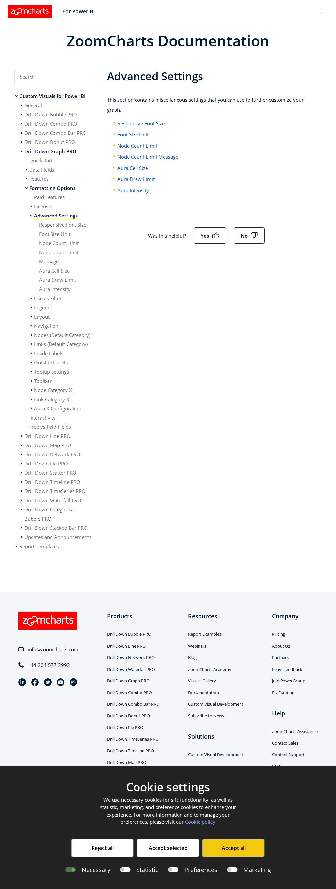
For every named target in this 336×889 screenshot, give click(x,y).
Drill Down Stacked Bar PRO (56, 528)
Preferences (200, 870)
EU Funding (283, 692)
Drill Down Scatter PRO (50, 472)
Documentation (203, 692)
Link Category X (51, 399)
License (42, 206)
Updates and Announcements (57, 537)
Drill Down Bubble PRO (50, 114)
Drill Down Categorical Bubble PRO (49, 514)
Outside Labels (51, 362)
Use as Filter (48, 298)
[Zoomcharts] (30, 11)
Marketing (257, 870)
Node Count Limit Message (147, 157)
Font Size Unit (54, 234)
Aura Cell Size (54, 270)
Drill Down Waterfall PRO (52, 500)
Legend (42, 307)
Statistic (147, 870)
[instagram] (73, 683)
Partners (280, 657)
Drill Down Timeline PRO (52, 482)
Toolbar (43, 381)
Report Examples (204, 634)
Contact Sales (285, 743)
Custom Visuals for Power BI (52, 96)
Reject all (103, 848)
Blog (192, 657)
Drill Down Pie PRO (46, 463)
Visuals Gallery (202, 681)
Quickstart (40, 160)
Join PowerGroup (288, 681)
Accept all (234, 848)
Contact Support (288, 754)
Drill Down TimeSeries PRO (55, 491)
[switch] (125, 869)
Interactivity (42, 417)
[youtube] (63, 683)
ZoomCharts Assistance (295, 731)
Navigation (46, 325)
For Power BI (78, 11)
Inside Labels (48, 353)
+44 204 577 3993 (49, 665)
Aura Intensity (55, 289)
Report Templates (39, 546)
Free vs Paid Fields (50, 427)
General (33, 105)
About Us (281, 646)
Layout (42, 316)
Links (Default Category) (61, 344)
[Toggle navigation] (325, 11)
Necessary (96, 870)
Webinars (197, 646)
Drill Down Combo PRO (50, 123)
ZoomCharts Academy (209, 669)
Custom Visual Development (215, 704)
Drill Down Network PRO (52, 454)
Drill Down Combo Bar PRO (55, 133)
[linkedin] (24, 683)
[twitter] (50, 683)
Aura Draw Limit (57, 280)
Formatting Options (52, 188)
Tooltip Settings (51, 371)
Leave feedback (287, 669)
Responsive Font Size (62, 224)
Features (39, 179)
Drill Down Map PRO (47, 445)
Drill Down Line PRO (47, 436)
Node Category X (53, 390)
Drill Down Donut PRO (49, 142)
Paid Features (49, 197)
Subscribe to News (206, 716)
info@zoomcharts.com (53, 649)
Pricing (278, 634)
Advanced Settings (56, 215)
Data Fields (41, 169)
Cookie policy (200, 821)
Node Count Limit (59, 243)
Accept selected (168, 848)
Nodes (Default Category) (62, 335)
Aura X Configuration (57, 408)
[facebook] (37, 683)
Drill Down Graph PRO (50, 151)
